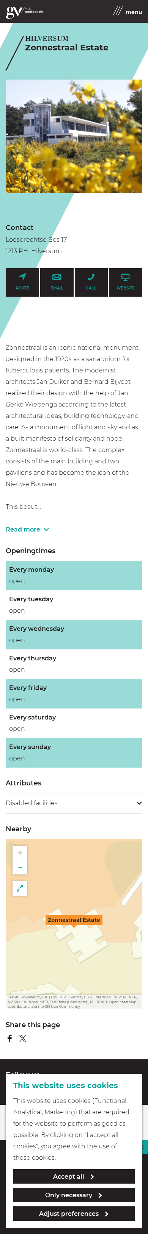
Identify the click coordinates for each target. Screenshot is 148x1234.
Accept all (68, 1176)
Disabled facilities (32, 803)
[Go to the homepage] (25, 13)
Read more (23, 529)
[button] (74, 924)
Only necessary (68, 1195)
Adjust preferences (69, 1213)
